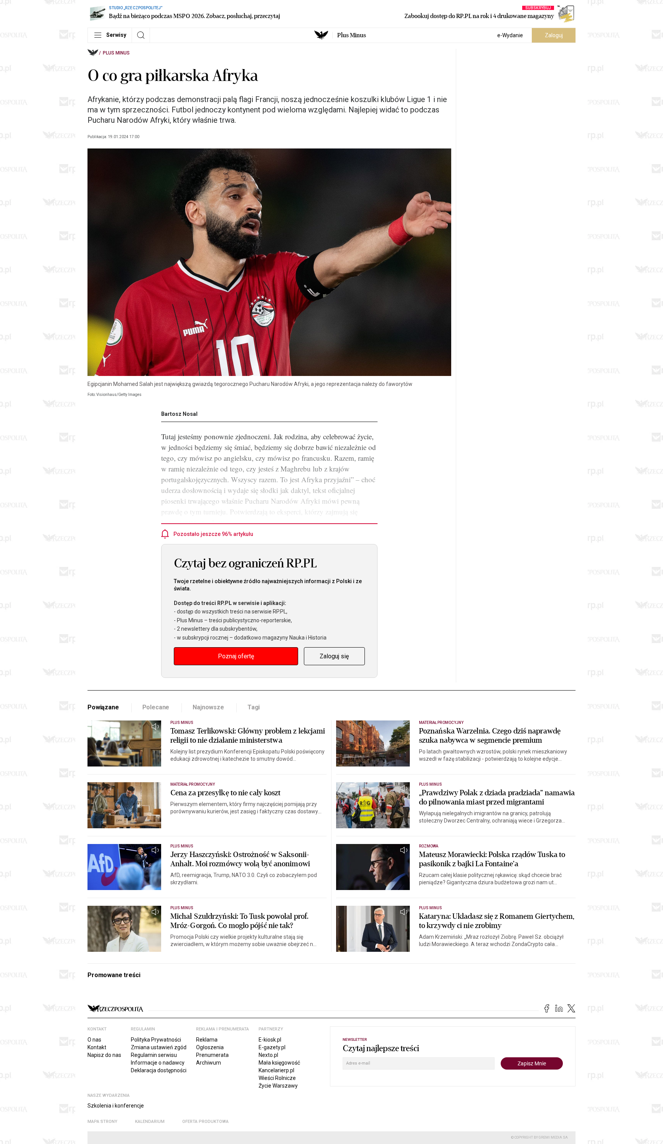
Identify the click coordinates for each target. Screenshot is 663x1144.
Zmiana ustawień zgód (158, 1047)
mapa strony (102, 1121)
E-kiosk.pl (270, 1040)
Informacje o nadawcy (158, 1063)
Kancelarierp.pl (276, 1070)
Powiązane (103, 707)
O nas (94, 1040)
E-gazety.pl (272, 1047)
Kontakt (96, 1047)
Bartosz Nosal (179, 414)
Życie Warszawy (278, 1086)
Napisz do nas (104, 1055)
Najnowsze (208, 707)
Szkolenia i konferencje (115, 1106)
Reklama (207, 1040)
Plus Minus (351, 35)
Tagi (253, 707)
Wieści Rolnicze (277, 1078)
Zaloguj (554, 35)
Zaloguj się (334, 656)
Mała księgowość (279, 1063)
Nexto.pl (268, 1055)
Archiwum (208, 1063)
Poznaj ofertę (236, 656)
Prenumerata (212, 1055)
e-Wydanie (510, 35)
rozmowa (428, 846)
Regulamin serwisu (154, 1055)
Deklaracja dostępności (158, 1070)
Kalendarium (150, 1121)
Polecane (156, 707)
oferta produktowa (205, 1121)
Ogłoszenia (210, 1047)
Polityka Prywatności (156, 1040)
